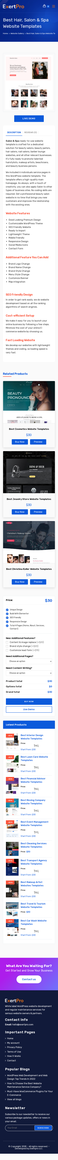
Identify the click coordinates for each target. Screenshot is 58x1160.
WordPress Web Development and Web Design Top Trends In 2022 (27, 1077)
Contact (11, 1060)
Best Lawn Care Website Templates (34, 759)
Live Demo (29, 118)
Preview (38, 441)
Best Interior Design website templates (32, 737)
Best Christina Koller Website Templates (29, 569)
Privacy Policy (14, 1047)
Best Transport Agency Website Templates (34, 862)
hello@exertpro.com (22, 1024)
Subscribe (43, 1128)
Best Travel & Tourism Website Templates (33, 905)
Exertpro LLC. (36, 1148)
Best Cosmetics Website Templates (29, 429)
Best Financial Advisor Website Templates (33, 780)
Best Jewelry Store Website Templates (29, 499)
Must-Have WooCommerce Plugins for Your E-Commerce (30, 1093)
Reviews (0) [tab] (30, 132)
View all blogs (14, 1099)
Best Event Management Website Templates (34, 824)
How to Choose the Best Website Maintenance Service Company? (24, 1085)
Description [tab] (14, 132)
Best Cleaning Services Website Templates (34, 845)
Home (10, 1038)
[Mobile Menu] (52, 6)
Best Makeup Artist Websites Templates (32, 884)
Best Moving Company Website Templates (33, 802)
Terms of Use (14, 1051)
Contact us (29, 979)
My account (13, 1043)
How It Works (14, 1056)
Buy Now (19, 441)
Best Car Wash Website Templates (34, 922)
